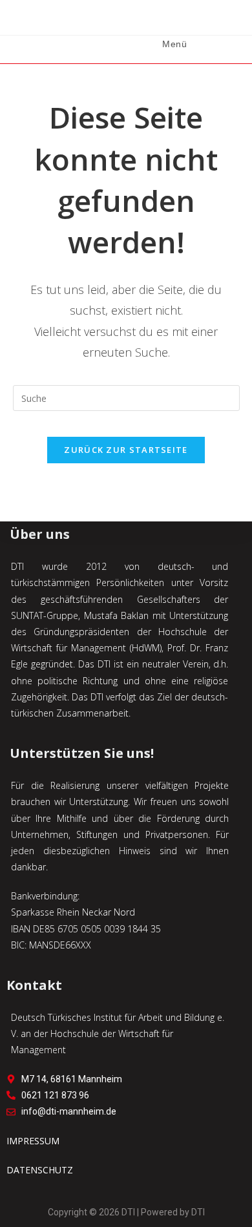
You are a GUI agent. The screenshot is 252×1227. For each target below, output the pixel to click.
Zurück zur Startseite (125, 450)
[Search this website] (126, 397)
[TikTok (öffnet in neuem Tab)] (159, 20)
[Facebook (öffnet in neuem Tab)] (92, 20)
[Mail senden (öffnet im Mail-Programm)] (142, 20)
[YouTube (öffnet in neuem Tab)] (126, 20)
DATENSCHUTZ (39, 1170)
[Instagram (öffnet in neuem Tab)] (109, 20)
